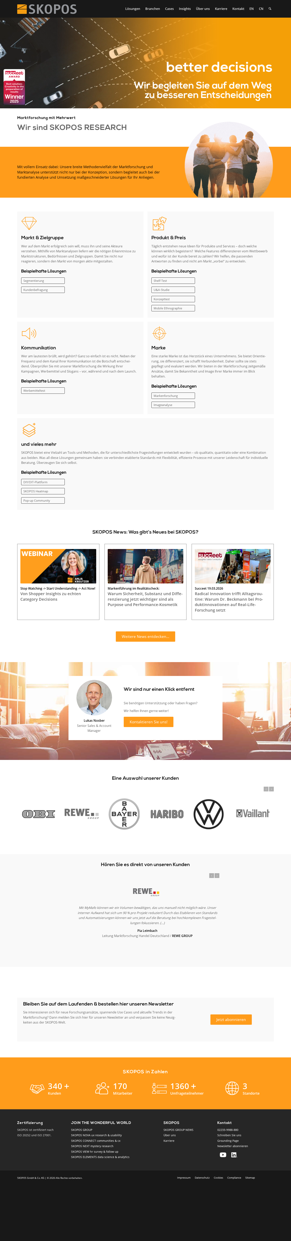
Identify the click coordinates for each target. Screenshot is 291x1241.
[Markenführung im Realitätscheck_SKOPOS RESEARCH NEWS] (146, 566)
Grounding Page (228, 1141)
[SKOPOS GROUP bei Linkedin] (234, 1155)
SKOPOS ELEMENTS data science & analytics (100, 1157)
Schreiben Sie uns (229, 1135)
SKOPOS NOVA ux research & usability (96, 1135)
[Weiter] (271, 789)
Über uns (170, 1135)
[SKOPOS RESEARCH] (47, 8)
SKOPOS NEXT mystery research (92, 1146)
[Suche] (270, 8)
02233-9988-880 (227, 1130)
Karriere (169, 1141)
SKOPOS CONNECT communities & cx (95, 1141)
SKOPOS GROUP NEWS (178, 1130)
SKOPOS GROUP (81, 1130)
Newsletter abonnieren (232, 1146)
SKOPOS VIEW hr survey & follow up (94, 1151)
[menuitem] (133, 8)
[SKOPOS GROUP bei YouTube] (223, 1155)
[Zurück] (266, 789)
